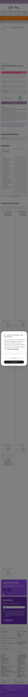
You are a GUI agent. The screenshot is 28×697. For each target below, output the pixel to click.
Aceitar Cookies (14, 362)
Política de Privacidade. (13, 349)
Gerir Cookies (14, 358)
